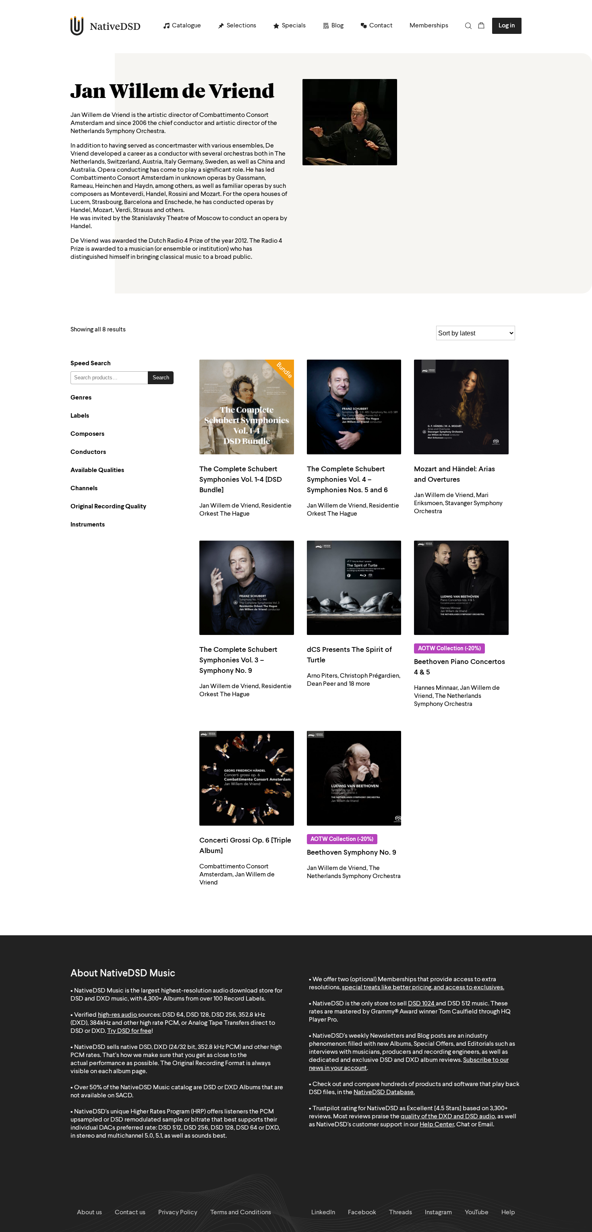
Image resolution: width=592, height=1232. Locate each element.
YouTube (477, 1212)
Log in (507, 26)
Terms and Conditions (240, 1212)
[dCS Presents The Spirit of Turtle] (354, 588)
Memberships (429, 26)
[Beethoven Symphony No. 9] (354, 778)
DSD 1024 (421, 1004)
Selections (241, 26)
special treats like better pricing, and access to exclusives (422, 987)
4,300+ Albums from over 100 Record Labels (203, 999)
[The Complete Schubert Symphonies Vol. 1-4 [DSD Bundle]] (246, 407)
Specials (294, 26)
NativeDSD (105, 25)
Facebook (362, 1212)
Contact (381, 26)
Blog (337, 26)
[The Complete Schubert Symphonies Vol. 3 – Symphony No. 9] (246, 588)
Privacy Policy (177, 1212)
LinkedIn (323, 1212)
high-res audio (117, 1015)
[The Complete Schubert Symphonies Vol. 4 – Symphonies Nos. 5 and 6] (354, 407)
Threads (400, 1212)
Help (508, 1212)
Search (161, 378)
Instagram (438, 1212)
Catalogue (186, 26)
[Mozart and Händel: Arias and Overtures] (461, 407)
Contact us (130, 1212)
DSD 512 (458, 1004)
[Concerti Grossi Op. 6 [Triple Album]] (246, 778)
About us (89, 1212)
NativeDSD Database (384, 1092)
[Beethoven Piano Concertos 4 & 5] (461, 588)
